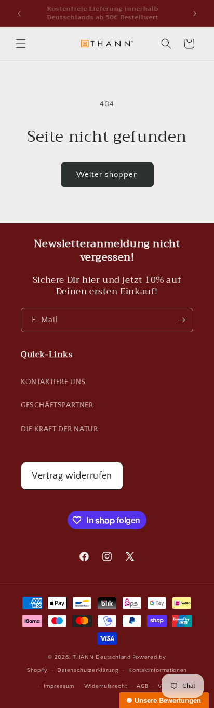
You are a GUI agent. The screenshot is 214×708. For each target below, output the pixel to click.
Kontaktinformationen (157, 670)
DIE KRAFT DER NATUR (59, 429)
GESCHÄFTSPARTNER (57, 405)
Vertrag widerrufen (72, 476)
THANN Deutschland (102, 657)
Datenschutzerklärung (87, 670)
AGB (142, 686)
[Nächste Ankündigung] (194, 13)
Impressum (59, 686)
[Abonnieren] (181, 320)
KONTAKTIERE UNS (53, 382)
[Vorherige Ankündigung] (19, 13)
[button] (20, 43)
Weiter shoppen (107, 174)
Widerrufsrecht (105, 686)
